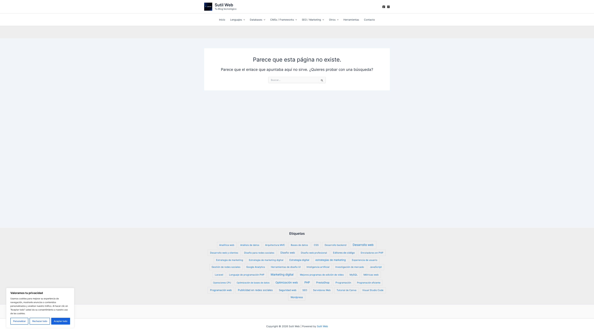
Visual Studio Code (372, 290)
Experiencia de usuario (364, 260)
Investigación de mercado (349, 266)
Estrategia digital (299, 260)
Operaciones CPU (222, 282)
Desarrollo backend (335, 245)
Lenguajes (236, 19)
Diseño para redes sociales (259, 252)
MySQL (354, 274)
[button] (243, 19)
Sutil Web (224, 4)
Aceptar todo (60, 321)
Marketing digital (282, 274)
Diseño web (287, 252)
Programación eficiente (368, 282)
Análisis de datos (249, 245)
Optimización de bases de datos (253, 282)
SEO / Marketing (311, 19)
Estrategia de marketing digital (266, 260)
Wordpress (297, 297)
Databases (256, 19)
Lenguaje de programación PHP (246, 274)
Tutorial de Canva (346, 290)
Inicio (222, 19)
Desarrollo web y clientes (224, 252)
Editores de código (344, 252)
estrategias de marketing (330, 259)
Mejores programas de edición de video (322, 274)
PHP (307, 282)
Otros (332, 19)
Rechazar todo (39, 321)
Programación (343, 282)
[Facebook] (383, 6)
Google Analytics (255, 266)
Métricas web (371, 274)
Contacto (369, 19)
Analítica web (226, 245)
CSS (316, 245)
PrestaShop (322, 282)
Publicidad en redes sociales (255, 290)
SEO (304, 290)
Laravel (219, 274)
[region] (40, 308)
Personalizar (19, 321)
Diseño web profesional (314, 252)
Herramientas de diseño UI (286, 266)
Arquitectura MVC (275, 245)
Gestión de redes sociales (226, 266)
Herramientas (351, 19)
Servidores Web (322, 290)
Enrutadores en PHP (372, 252)
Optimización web (286, 282)
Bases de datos (299, 245)
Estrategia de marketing (229, 260)
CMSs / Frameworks (282, 19)
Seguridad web (287, 290)
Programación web (221, 290)
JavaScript (376, 266)
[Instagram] (388, 6)
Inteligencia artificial (318, 266)
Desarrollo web (363, 245)
